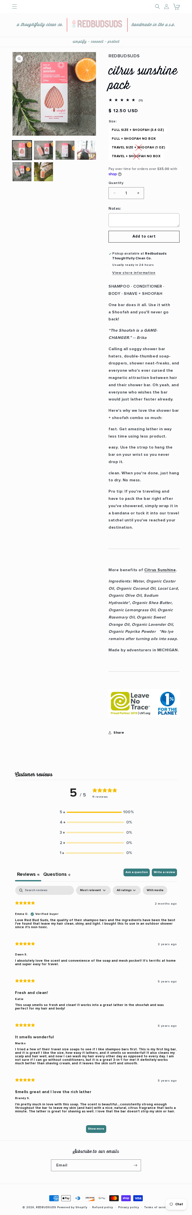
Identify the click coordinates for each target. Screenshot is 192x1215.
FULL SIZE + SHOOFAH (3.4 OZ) (138, 130)
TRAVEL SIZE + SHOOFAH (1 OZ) (138, 147)
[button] (176, 6)
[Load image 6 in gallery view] (43, 171)
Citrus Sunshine (160, 570)
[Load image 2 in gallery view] (43, 150)
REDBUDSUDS (46, 1207)
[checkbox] (155, 890)
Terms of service (156, 1207)
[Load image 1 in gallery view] (22, 150)
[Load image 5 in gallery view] (22, 171)
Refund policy (102, 1207)
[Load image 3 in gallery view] (65, 150)
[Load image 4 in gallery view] (86, 150)
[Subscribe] (135, 1165)
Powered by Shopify (72, 1207)
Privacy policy (128, 1207)
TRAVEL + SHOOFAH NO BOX (136, 156)
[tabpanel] (96, 1012)
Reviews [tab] (28, 874)
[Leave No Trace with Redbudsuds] (144, 717)
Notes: (114, 209)
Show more (96, 1128)
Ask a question (137, 872)
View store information (133, 273)
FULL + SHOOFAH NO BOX (134, 138)
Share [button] (119, 732)
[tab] (56, 875)
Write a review (164, 872)
